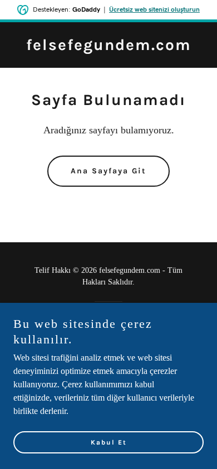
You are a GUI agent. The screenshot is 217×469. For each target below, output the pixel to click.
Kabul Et (109, 442)
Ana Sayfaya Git (108, 171)
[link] (108, 47)
